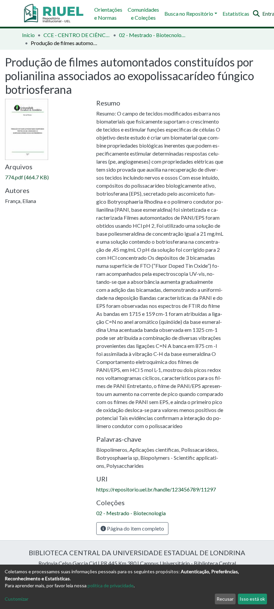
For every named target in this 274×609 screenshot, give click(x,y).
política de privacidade (111, 585)
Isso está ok (252, 599)
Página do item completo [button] (135, 528)
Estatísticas (236, 13)
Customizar (16, 599)
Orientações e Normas (108, 13)
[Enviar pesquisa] (256, 14)
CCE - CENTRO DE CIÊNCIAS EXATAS (76, 35)
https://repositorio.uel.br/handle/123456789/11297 (156, 489)
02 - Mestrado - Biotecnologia (152, 35)
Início (28, 35)
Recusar (225, 599)
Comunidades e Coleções (143, 13)
